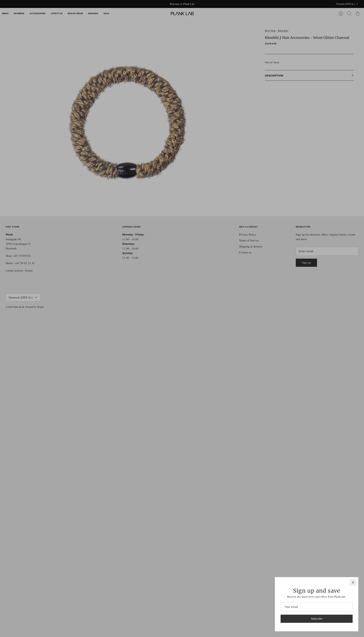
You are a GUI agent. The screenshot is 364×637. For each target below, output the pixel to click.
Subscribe (316, 618)
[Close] (353, 582)
